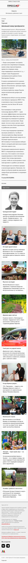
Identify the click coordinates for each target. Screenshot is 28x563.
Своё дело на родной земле (12, 348)
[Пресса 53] (14, 6)
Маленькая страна (9, 416)
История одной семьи (10, 247)
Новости (14, 11)
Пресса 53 (16, 529)
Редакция (4, 560)
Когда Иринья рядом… (10, 383)
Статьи (4, 18)
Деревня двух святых (10, 315)
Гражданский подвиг (9, 212)
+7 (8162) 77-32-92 (18, 520)
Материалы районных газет (14, 13)
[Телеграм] (8, 546)
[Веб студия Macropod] (14, 551)
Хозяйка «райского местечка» (13, 488)
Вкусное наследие (9, 282)
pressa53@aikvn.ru (6, 524)
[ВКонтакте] (3, 546)
